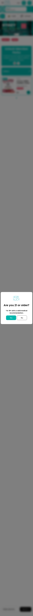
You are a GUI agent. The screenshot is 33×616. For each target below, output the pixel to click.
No (22, 318)
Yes (11, 318)
